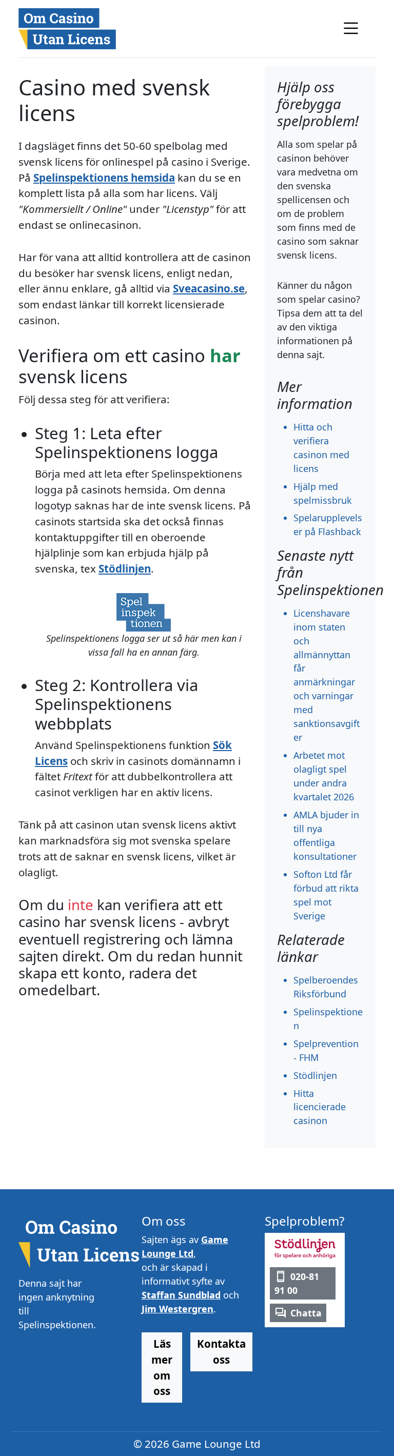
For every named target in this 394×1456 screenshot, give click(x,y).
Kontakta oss (221, 1351)
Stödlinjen (124, 568)
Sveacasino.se (209, 288)
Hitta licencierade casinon (319, 1107)
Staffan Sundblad (181, 1295)
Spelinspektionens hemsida (104, 177)
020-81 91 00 (296, 1283)
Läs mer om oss (161, 1367)
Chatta (306, 1313)
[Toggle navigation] (351, 28)
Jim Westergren (177, 1309)
